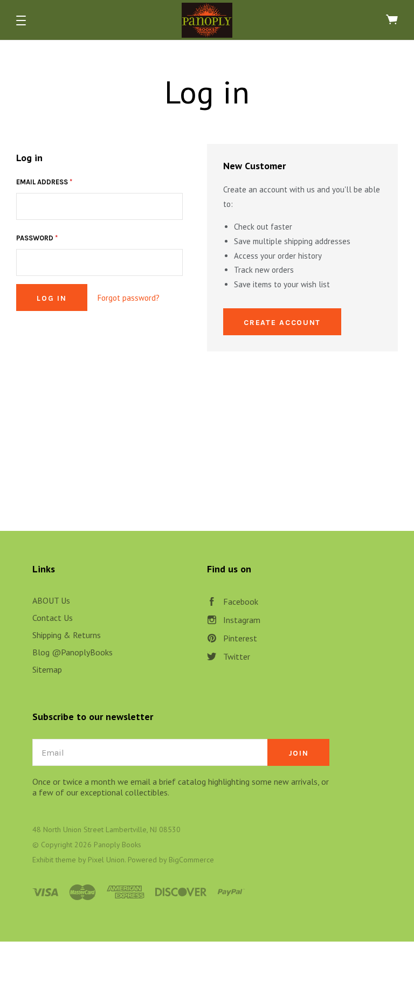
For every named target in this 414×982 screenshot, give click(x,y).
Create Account (282, 322)
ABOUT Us (51, 600)
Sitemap (47, 669)
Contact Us (52, 617)
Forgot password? (129, 298)
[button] (21, 20)
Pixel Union (106, 860)
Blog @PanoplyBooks (72, 652)
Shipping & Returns (66, 635)
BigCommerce (191, 860)
